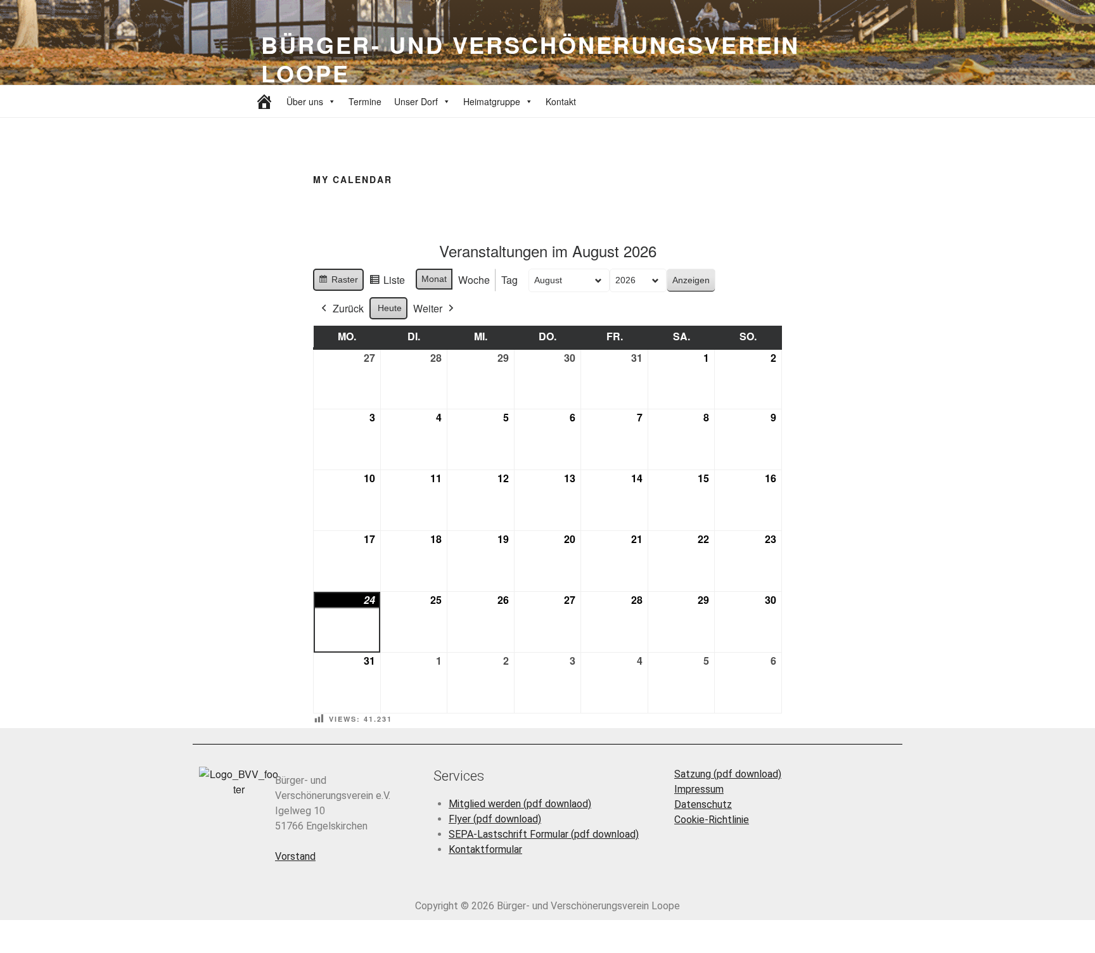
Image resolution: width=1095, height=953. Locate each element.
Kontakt (561, 101)
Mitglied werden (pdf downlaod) (520, 804)
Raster (338, 282)
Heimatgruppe (491, 101)
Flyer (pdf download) (495, 819)
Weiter (427, 308)
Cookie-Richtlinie (711, 820)
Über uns (304, 101)
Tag (509, 279)
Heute (390, 308)
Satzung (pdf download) (727, 774)
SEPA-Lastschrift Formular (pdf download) (544, 834)
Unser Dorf (416, 101)
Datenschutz (703, 804)
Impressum (699, 789)
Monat (434, 279)
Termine (365, 101)
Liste (387, 281)
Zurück (348, 308)
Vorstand (295, 856)
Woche (474, 279)
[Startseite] (264, 101)
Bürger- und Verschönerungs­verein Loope (530, 58)
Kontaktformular (485, 849)
